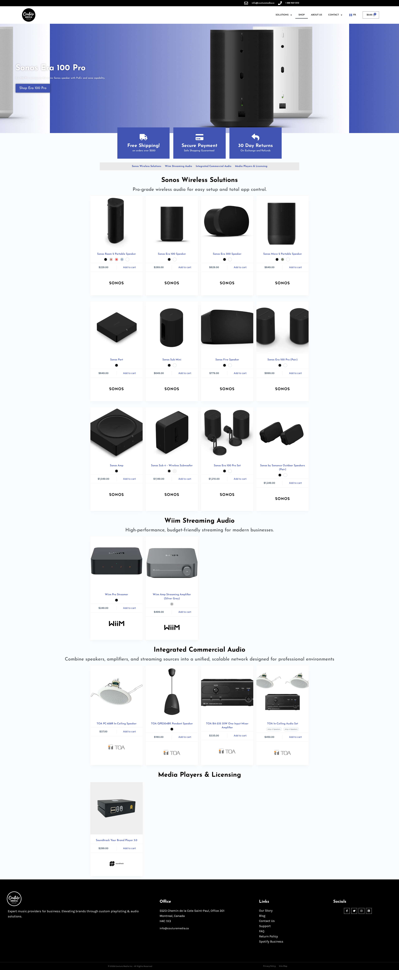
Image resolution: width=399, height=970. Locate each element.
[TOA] (116, 747)
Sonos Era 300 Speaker (227, 254)
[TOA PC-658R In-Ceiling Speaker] (116, 692)
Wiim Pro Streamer (116, 594)
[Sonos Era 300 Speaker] (227, 222)
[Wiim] (116, 623)
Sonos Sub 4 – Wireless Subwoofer (172, 465)
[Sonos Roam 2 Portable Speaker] (116, 222)
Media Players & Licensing (251, 166)
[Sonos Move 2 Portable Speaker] (282, 222)
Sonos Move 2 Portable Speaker (282, 254)
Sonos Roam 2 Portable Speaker (116, 254)
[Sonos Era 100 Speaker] (172, 222)
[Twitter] (354, 911)
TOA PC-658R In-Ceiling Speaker (117, 723)
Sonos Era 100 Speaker (172, 254)
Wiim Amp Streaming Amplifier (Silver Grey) (172, 596)
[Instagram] (361, 911)
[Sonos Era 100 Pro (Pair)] (282, 328)
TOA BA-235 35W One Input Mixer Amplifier (227, 725)
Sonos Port (116, 359)
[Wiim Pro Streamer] (116, 562)
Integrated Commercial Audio (213, 166)
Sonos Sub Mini (171, 359)
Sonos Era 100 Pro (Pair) (282, 359)
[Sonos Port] (116, 328)
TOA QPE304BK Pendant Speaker (172, 723)
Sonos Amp (116, 465)
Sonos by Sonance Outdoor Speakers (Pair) (282, 467)
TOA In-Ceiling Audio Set (282, 723)
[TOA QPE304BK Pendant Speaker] (172, 692)
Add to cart (129, 267)
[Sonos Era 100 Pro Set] (227, 433)
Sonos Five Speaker (227, 359)
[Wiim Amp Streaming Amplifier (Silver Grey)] (172, 562)
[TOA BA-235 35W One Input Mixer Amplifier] (227, 692)
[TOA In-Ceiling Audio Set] (282, 692)
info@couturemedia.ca (174, 928)
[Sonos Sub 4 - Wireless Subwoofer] (172, 433)
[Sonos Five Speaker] (227, 328)
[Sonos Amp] (116, 433)
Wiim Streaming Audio (178, 166)
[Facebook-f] (347, 911)
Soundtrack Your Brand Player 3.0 (116, 840)
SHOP (301, 15)
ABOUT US (316, 15)
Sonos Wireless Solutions (146, 166)
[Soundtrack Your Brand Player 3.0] (116, 808)
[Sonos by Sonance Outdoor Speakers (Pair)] (282, 433)
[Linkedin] (369, 911)
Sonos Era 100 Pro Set (227, 465)
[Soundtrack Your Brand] (116, 863)
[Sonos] (116, 282)
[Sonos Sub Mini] (172, 328)
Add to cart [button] (129, 731)
